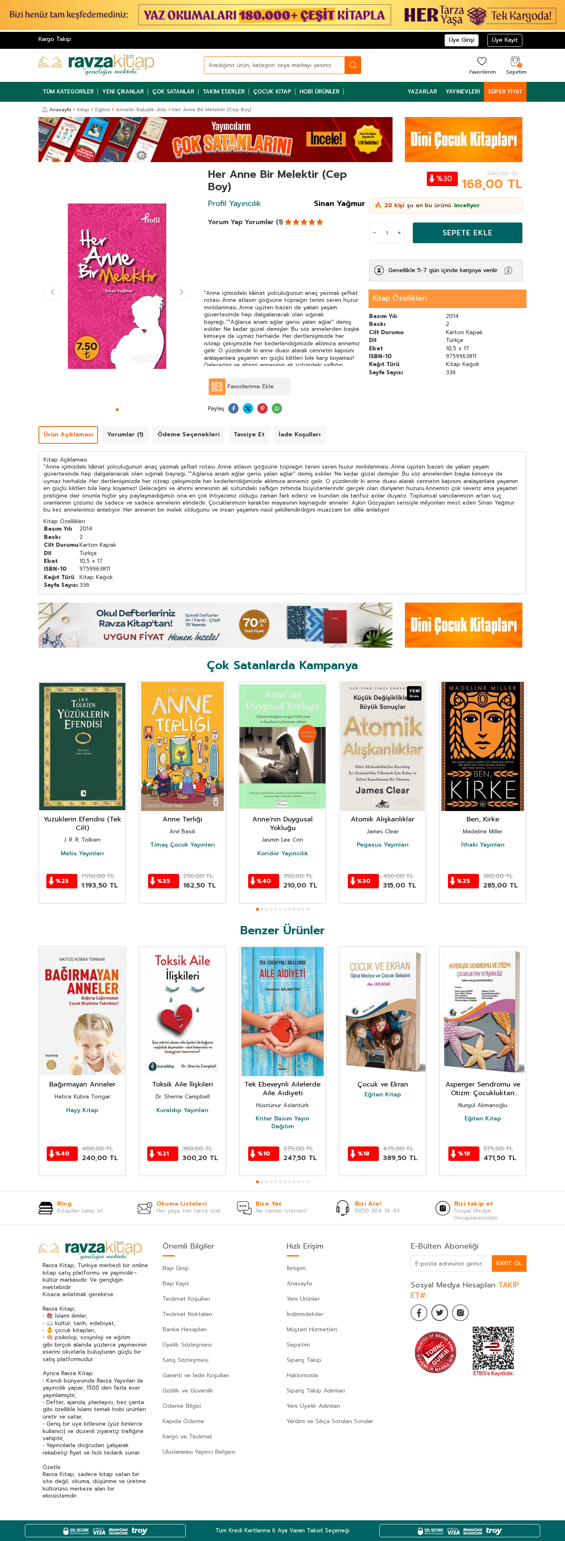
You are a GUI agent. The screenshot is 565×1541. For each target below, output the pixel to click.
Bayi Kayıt (176, 1283)
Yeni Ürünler (303, 1299)
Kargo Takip (54, 39)
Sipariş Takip (304, 1360)
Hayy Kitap (82, 1110)
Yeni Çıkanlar (123, 92)
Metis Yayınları (82, 853)
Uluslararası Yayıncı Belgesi (199, 1452)
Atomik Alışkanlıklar (382, 819)
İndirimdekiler (305, 1314)
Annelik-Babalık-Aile (141, 109)
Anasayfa (60, 109)
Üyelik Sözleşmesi (187, 1344)
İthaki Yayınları (483, 845)
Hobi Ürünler (319, 92)
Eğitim (102, 109)
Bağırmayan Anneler (82, 1084)
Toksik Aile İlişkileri (182, 1084)
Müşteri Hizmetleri (312, 1329)
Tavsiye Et (249, 434)
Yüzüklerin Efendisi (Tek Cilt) (82, 824)
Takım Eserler (224, 92)
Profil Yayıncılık (234, 203)
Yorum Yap (225, 222)
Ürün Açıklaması (68, 434)
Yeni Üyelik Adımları (313, 1406)
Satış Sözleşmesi (185, 1360)
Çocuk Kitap (272, 92)
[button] (117, 409)
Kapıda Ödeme (183, 1421)
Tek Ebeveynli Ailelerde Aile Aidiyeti (282, 1089)
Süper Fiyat (505, 92)
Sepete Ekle (468, 232)
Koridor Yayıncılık (282, 853)
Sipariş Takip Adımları (316, 1390)
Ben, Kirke (483, 819)
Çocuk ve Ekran (382, 1084)
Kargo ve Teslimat (187, 1436)
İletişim (296, 1268)
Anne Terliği (182, 819)
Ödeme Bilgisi (182, 1406)
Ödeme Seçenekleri (189, 434)
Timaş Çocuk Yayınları (182, 845)
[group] (117, 286)
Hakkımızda (302, 1375)
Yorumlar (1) (264, 222)
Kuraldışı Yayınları (182, 1110)
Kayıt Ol (509, 1263)
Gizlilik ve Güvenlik (188, 1390)
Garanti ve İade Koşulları (196, 1375)
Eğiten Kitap (382, 1094)
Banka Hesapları (185, 1329)
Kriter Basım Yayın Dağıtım (282, 1122)
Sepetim (298, 1344)
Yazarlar (422, 92)
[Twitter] (439, 1312)
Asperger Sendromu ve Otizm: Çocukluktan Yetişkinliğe (482, 1089)
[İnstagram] (460, 1312)
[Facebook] (419, 1312)
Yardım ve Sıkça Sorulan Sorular (330, 1421)
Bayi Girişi (176, 1268)
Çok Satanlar (173, 92)
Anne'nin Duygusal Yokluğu (282, 824)
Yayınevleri (462, 92)
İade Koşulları (300, 434)
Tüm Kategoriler (68, 92)
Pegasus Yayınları (383, 845)
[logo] (96, 65)
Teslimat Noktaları (187, 1314)
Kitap (83, 109)
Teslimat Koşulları (186, 1299)
